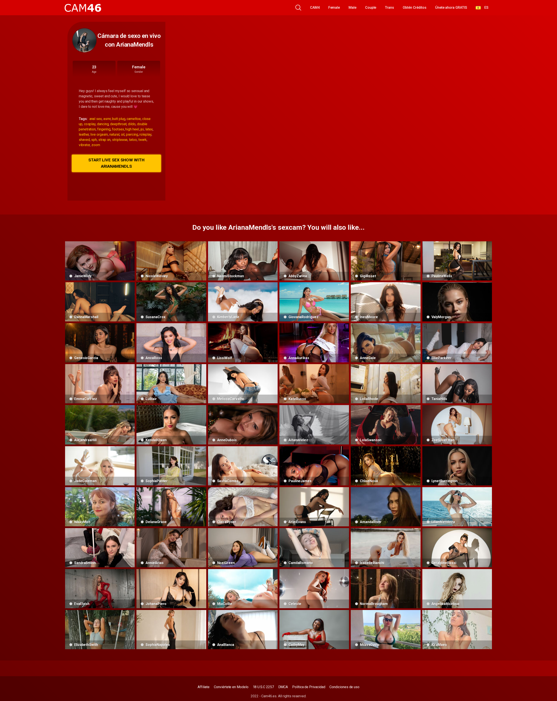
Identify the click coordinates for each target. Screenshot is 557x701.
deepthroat (118, 124)
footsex (118, 129)
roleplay (145, 134)
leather (84, 134)
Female (334, 7)
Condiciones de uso (344, 687)
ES (484, 7)
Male (352, 7)
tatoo (133, 140)
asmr (107, 119)
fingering (104, 129)
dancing (103, 124)
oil (123, 134)
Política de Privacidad (308, 687)
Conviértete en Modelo (231, 687)
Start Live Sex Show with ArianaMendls (116, 163)
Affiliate (204, 687)
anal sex (95, 119)
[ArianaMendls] (84, 40)
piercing (132, 134)
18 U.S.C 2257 (263, 687)
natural (114, 134)
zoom (95, 145)
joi (142, 129)
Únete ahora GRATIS (451, 7)
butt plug (118, 119)
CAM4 (315, 7)
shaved (84, 140)
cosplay (90, 124)
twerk (142, 140)
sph (94, 140)
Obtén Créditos (414, 7)
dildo (132, 124)
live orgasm (99, 134)
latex (149, 129)
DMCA (283, 687)
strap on (104, 140)
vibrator (84, 145)
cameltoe (134, 119)
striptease (120, 140)
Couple (370, 7)
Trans (389, 7)
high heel (132, 129)
